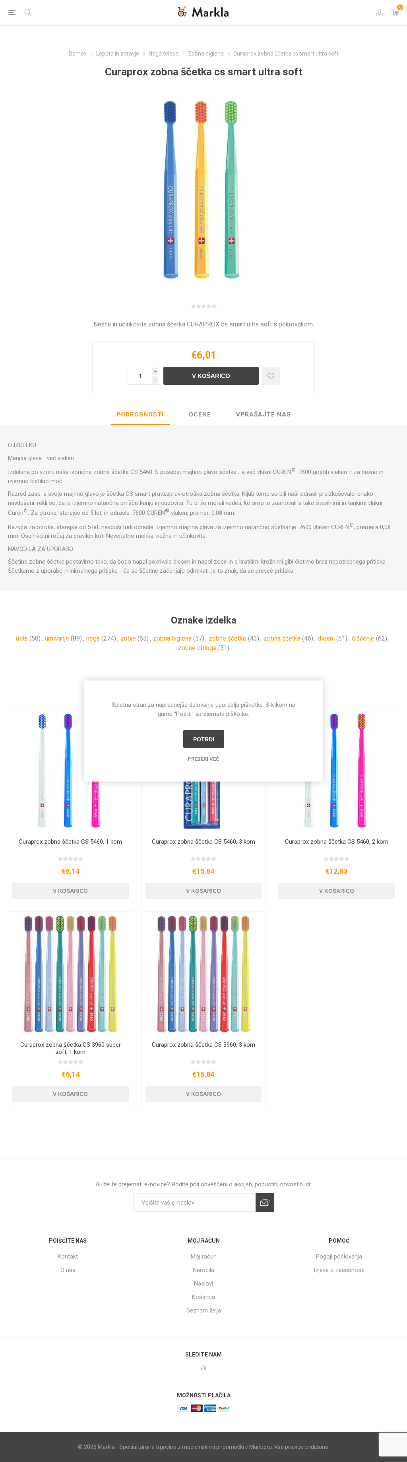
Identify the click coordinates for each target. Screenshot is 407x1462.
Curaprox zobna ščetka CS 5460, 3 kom (203, 841)
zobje (128, 638)
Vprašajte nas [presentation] (263, 414)
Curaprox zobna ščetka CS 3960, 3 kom (203, 1044)
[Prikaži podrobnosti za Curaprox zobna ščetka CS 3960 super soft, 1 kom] (70, 973)
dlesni (326, 638)
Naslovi (203, 1283)
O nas (68, 1270)
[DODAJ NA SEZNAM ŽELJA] (271, 376)
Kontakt (68, 1256)
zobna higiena (172, 638)
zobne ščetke (227, 638)
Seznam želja (203, 1310)
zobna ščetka (282, 638)
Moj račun (204, 1256)
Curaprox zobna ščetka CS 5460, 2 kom (336, 841)
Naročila (203, 1270)
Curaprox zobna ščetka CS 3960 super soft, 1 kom (70, 1048)
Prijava (265, 1202)
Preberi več (203, 759)
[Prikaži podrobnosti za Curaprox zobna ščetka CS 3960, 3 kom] (203, 973)
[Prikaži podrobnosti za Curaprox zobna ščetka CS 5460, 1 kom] (70, 770)
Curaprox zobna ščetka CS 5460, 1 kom (70, 841)
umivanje (57, 638)
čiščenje (363, 638)
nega (93, 638)
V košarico (211, 375)
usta (22, 638)
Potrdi (203, 739)
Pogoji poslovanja (339, 1256)
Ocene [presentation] (200, 414)
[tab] (140, 415)
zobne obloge (197, 648)
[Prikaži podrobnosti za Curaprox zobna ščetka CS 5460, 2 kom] (336, 770)
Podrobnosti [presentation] (140, 414)
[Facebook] (203, 1370)
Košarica (203, 1297)
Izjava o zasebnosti (339, 1270)
